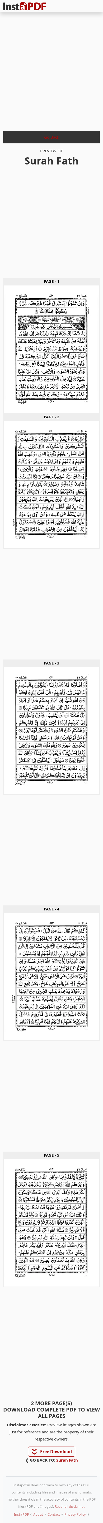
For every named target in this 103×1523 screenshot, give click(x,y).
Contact (54, 1514)
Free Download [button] (52, 1451)
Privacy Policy (75, 1514)
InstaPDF (21, 1514)
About (38, 1514)
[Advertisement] (51, 70)
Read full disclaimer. (70, 1506)
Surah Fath (67, 1460)
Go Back (51, 137)
